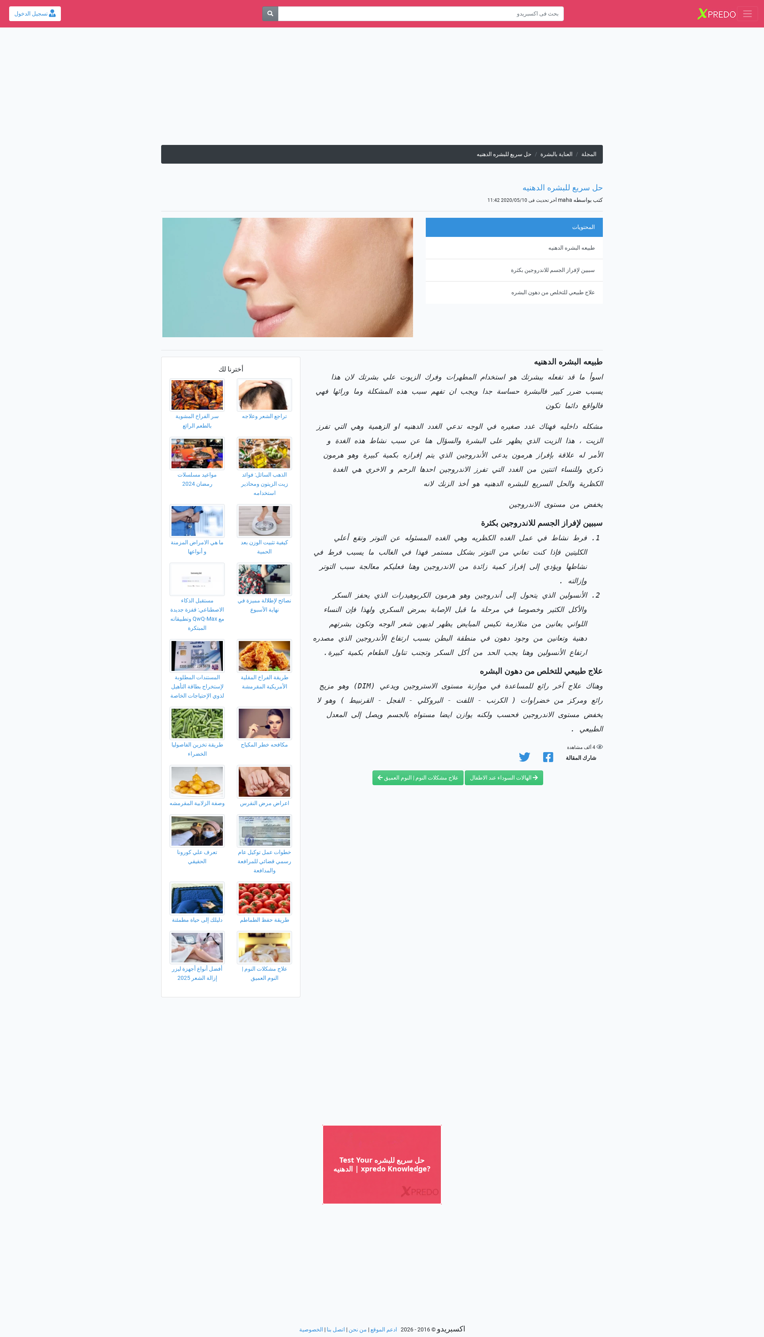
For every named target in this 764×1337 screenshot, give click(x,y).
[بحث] (270, 13)
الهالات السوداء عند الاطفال (501, 777)
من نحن (358, 1329)
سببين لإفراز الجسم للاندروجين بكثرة (553, 270)
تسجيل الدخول (31, 13)
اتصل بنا (336, 1329)
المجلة (588, 154)
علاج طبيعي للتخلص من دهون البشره (553, 292)
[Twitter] (524, 759)
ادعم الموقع (383, 1329)
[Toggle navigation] (747, 13)
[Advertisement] (382, 89)
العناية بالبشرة (556, 154)
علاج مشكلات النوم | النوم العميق (420, 777)
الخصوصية (311, 1329)
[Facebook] (548, 759)
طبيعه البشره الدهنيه (571, 247)
